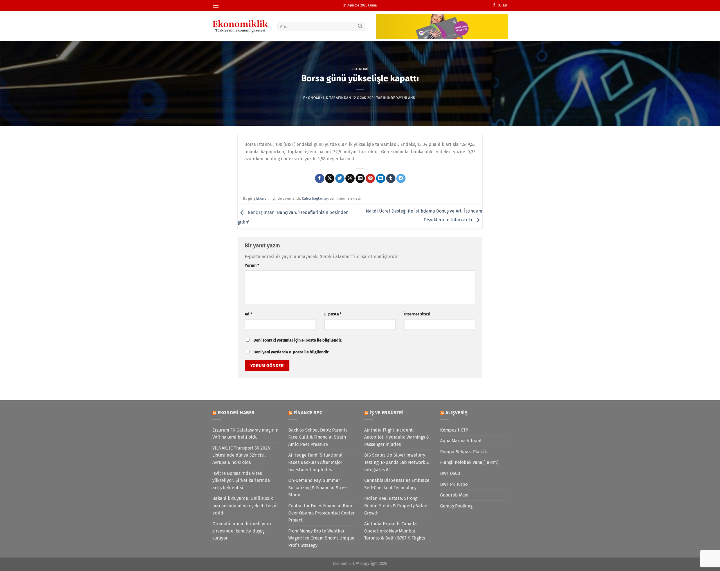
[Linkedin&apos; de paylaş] (380, 178)
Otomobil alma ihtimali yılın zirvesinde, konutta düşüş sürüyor (241, 531)
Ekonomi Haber (236, 412)
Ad (248, 314)
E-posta (332, 314)
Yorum (252, 265)
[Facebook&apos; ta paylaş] (319, 178)
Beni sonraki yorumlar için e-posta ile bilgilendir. (297, 340)
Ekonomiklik (315, 98)
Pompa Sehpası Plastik (463, 451)
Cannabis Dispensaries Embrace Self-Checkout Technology (396, 484)
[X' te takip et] (499, 5)
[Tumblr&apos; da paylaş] (390, 178)
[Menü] (215, 5)
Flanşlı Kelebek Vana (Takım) (469, 462)
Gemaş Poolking (456, 506)
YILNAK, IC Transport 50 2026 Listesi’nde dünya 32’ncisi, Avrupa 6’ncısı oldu (241, 455)
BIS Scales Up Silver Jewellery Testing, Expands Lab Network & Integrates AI (396, 462)
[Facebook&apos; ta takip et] (494, 5)
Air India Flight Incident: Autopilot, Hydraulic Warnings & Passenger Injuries (396, 437)
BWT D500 (450, 473)
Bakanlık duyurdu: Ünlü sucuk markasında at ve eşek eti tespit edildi (245, 505)
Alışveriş (457, 412)
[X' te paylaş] (329, 178)
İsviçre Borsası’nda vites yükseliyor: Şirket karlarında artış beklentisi (241, 480)
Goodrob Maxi (454, 495)
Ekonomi (360, 69)
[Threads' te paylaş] (350, 178)
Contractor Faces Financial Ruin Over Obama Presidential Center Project (321, 513)
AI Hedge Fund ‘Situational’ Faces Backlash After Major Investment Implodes (316, 462)
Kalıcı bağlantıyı (315, 198)
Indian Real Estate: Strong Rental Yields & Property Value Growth (395, 505)
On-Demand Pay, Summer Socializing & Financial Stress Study (318, 487)
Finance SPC (308, 412)
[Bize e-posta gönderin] (505, 5)
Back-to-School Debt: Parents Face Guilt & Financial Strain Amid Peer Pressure (317, 437)
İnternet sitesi (417, 314)
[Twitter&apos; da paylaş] (340, 178)
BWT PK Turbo (454, 484)
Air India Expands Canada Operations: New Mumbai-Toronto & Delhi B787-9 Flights (394, 531)
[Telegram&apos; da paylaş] (401, 178)
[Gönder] (360, 26)
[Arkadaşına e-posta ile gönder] (360, 178)
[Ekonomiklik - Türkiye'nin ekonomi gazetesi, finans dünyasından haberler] (240, 26)
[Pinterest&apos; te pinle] (370, 178)
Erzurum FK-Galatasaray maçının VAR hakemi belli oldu (245, 433)
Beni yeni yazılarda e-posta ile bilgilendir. (291, 352)
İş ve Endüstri (387, 412)
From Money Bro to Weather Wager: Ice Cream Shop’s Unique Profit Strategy (321, 538)
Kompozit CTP (454, 430)
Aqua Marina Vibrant (461, 440)
